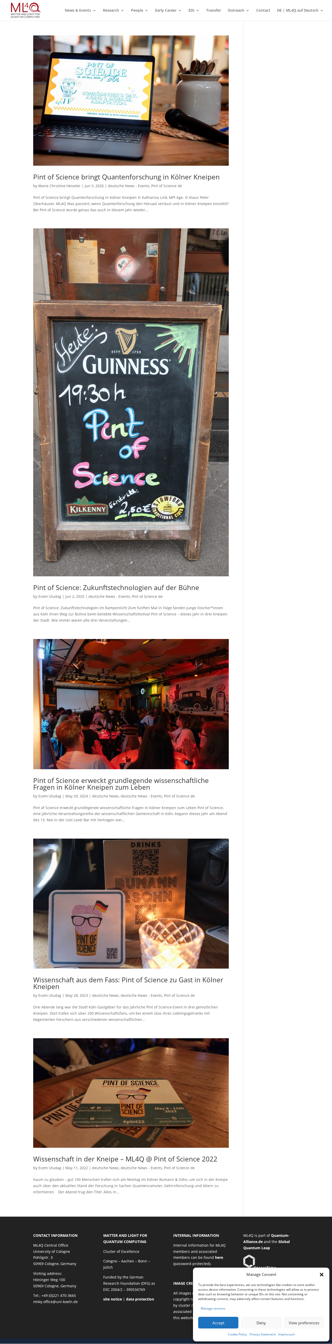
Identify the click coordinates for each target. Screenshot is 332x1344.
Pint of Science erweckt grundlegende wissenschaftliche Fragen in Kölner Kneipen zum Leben (121, 784)
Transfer (213, 11)
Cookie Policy (237, 1334)
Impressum (286, 1334)
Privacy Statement (263, 1334)
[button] (321, 1274)
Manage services (213, 1308)
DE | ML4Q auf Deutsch (298, 11)
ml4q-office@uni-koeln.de (55, 1301)
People (137, 11)
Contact (263, 11)
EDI (191, 11)
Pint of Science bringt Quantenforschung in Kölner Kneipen (126, 176)
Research (111, 11)
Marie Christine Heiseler (59, 185)
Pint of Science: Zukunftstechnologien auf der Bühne (116, 587)
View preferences (304, 1322)
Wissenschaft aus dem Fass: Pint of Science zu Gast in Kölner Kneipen (128, 983)
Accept (218, 1322)
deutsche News (105, 796)
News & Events (78, 11)
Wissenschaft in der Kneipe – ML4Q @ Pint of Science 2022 (125, 1159)
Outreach (236, 11)
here (219, 1257)
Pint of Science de (166, 185)
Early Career (166, 11)
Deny (261, 1322)
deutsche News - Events (128, 185)
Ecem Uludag (49, 596)
